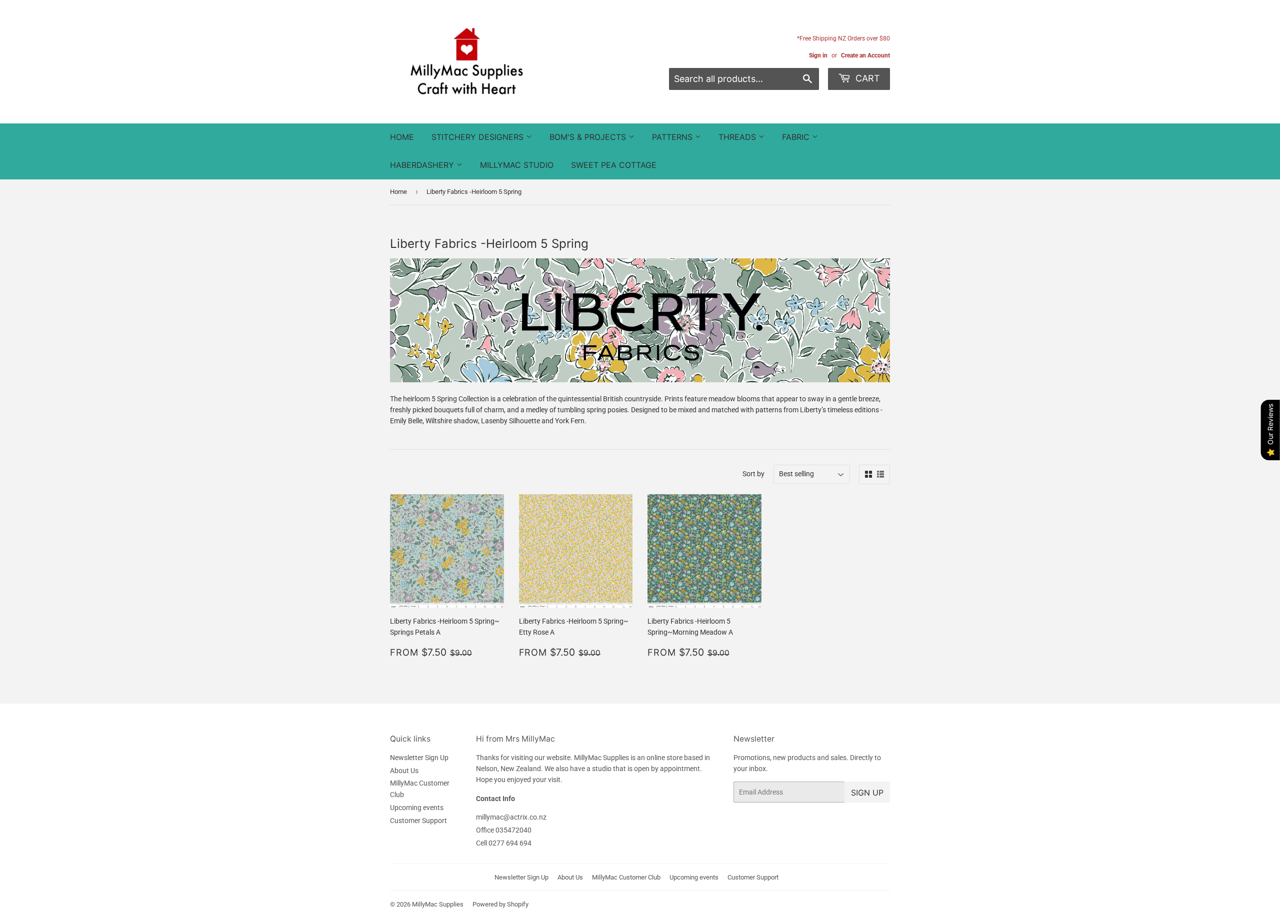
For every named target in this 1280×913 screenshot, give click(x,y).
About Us (404, 771)
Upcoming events (417, 808)
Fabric (797, 137)
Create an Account (865, 55)
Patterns (673, 137)
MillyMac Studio (517, 165)
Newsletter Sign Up (419, 758)
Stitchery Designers (479, 137)
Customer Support (418, 821)
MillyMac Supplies (438, 904)
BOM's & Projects (589, 137)
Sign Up (867, 793)
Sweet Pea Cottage (613, 165)
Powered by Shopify (500, 904)
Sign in (818, 55)
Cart (866, 78)
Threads (738, 137)
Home (402, 137)
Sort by (753, 474)
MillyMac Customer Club (626, 877)
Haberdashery (423, 165)
